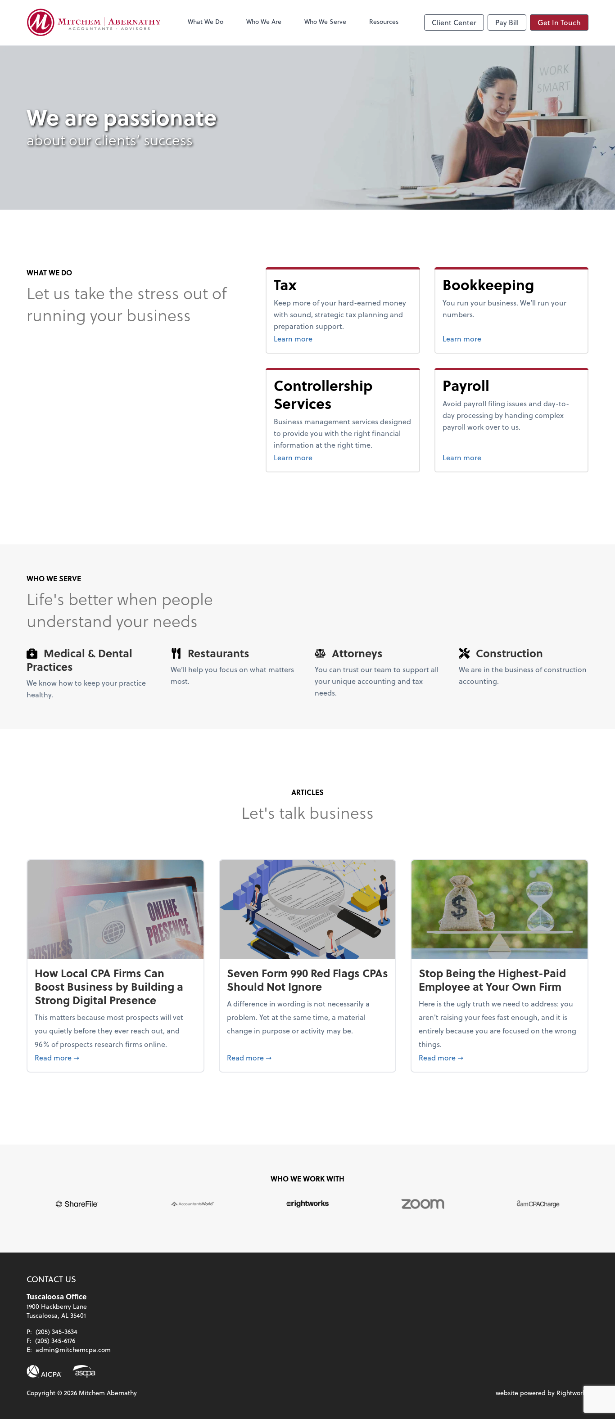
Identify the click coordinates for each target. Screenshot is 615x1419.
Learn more (310, 338)
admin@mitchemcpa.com (73, 1349)
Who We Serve (325, 21)
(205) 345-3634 (56, 1331)
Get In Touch (559, 22)
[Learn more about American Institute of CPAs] (44, 1371)
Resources (383, 21)
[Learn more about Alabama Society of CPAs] (83, 1371)
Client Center (454, 22)
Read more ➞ (115, 1057)
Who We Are (263, 21)
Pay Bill (507, 22)
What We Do (205, 21)
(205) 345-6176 (55, 1340)
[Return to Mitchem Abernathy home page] (94, 22)
